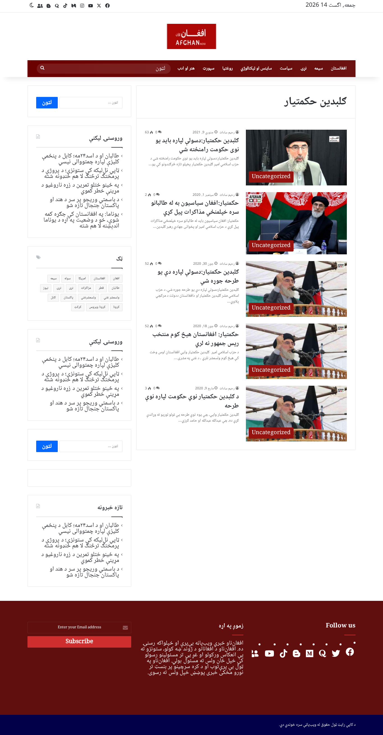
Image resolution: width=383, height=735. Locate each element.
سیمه (318, 68)
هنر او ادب (186, 68)
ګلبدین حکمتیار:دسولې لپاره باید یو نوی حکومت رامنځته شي (197, 145)
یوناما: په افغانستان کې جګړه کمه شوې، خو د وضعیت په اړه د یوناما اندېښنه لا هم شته (81, 220)
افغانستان (339, 68)
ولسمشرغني (88, 298)
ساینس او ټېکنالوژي (256, 68)
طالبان (115, 288)
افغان (116, 279)
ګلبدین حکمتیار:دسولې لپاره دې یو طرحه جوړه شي (198, 277)
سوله (67, 279)
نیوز (45, 288)
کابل (53, 298)
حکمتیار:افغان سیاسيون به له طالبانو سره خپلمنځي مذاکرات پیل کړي (195, 208)
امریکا (82, 279)
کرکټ (77, 307)
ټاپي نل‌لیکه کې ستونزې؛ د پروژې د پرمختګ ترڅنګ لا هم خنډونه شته (80, 173)
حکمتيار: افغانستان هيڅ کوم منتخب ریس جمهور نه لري (195, 339)
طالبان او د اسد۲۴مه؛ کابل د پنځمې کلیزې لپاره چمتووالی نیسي (80, 159)
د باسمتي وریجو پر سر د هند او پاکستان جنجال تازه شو (84, 202)
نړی (71, 288)
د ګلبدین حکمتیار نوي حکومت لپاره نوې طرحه (192, 401)
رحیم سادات (227, 133)
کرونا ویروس (97, 307)
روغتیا (227, 68)
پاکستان (68, 298)
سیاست (286, 68)
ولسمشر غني (111, 298)
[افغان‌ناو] (191, 36)
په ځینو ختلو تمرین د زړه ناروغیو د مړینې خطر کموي (80, 188)
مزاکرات (86, 288)
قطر (101, 288)
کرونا (116, 307)
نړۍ (303, 68)
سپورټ (208, 68)
